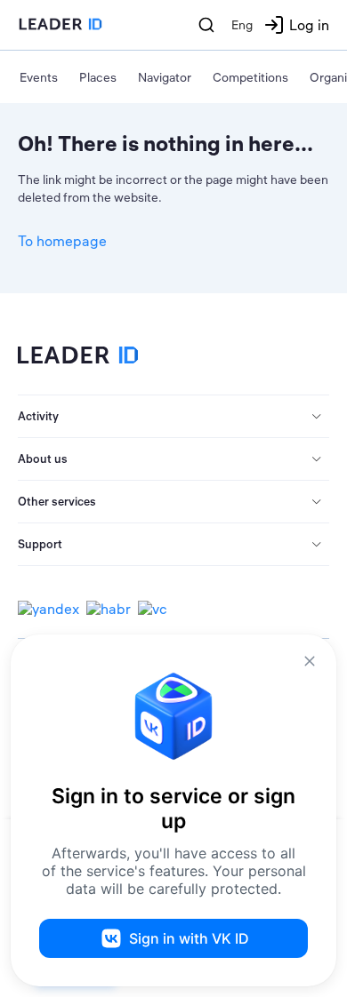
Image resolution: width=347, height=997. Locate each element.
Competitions (250, 77)
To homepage (62, 241)
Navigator (164, 77)
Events (39, 77)
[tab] (173, 416)
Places (98, 77)
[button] (173, 416)
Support (40, 544)
